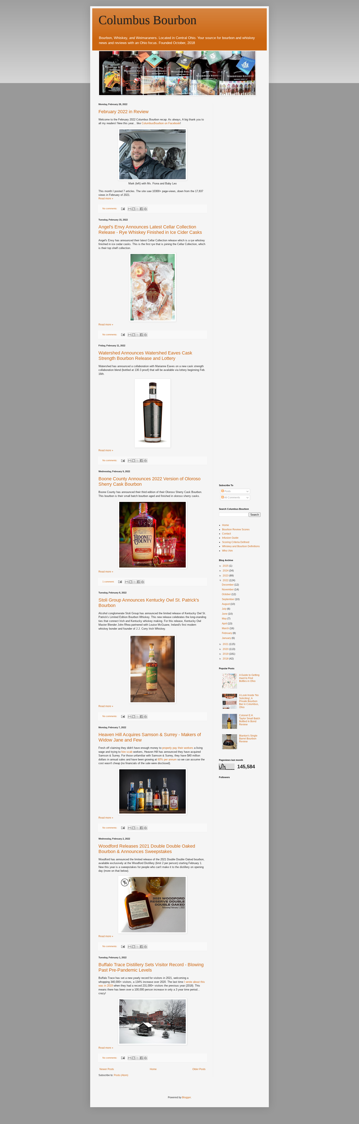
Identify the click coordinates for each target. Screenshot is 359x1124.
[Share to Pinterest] (145, 209)
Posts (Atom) (121, 1075)
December (228, 584)
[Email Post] (122, 208)
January (227, 638)
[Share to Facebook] (141, 209)
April (225, 623)
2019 (226, 653)
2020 (226, 649)
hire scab (126, 751)
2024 (226, 570)
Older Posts (198, 1069)
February (227, 633)
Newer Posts (107, 1069)
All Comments (232, 497)
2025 (226, 565)
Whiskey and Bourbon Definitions (241, 546)
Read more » (105, 198)
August (226, 604)
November (228, 589)
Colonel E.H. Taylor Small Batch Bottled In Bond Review (249, 720)
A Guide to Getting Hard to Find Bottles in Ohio (249, 678)
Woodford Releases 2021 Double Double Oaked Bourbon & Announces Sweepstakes (146, 848)
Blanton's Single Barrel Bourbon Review (248, 738)
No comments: (110, 208)
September (228, 599)
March (226, 628)
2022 (226, 580)
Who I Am (227, 550)
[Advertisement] (250, 129)
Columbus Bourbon (147, 20)
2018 (226, 658)
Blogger (186, 1097)
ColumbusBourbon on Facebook (161, 123)
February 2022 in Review (123, 111)
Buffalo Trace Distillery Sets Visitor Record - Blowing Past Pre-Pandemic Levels (151, 967)
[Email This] (130, 209)
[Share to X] (137, 209)
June (225, 613)
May (224, 618)
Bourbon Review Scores (236, 529)
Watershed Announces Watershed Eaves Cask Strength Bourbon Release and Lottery (145, 355)
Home (153, 1069)
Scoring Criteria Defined (235, 542)
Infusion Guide (230, 537)
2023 (226, 575)
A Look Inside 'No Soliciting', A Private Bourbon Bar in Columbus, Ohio (249, 701)
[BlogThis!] (134, 209)
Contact (226, 533)
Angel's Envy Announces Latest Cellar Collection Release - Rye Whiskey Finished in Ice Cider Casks (150, 229)
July (224, 608)
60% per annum (167, 759)
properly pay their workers (177, 747)
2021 (226, 644)
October (226, 594)
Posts (227, 491)
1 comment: (108, 581)
